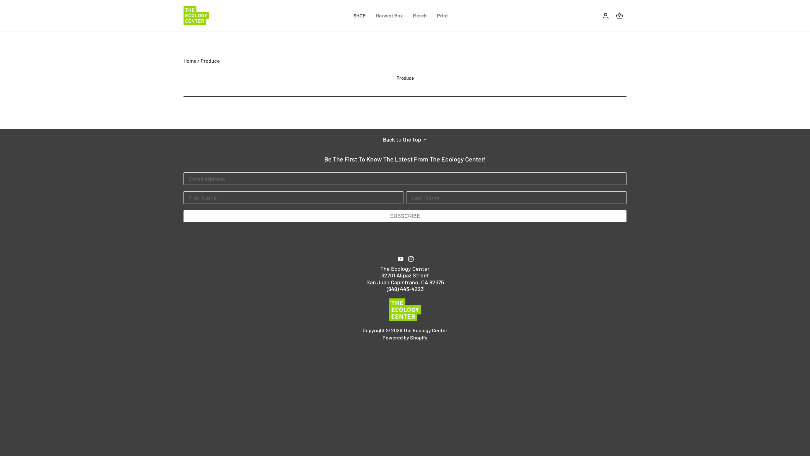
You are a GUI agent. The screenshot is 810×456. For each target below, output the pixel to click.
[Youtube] (400, 258)
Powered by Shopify (405, 337)
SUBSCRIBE (405, 216)
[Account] (606, 15)
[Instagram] (411, 258)
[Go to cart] (619, 15)
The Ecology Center (425, 330)
